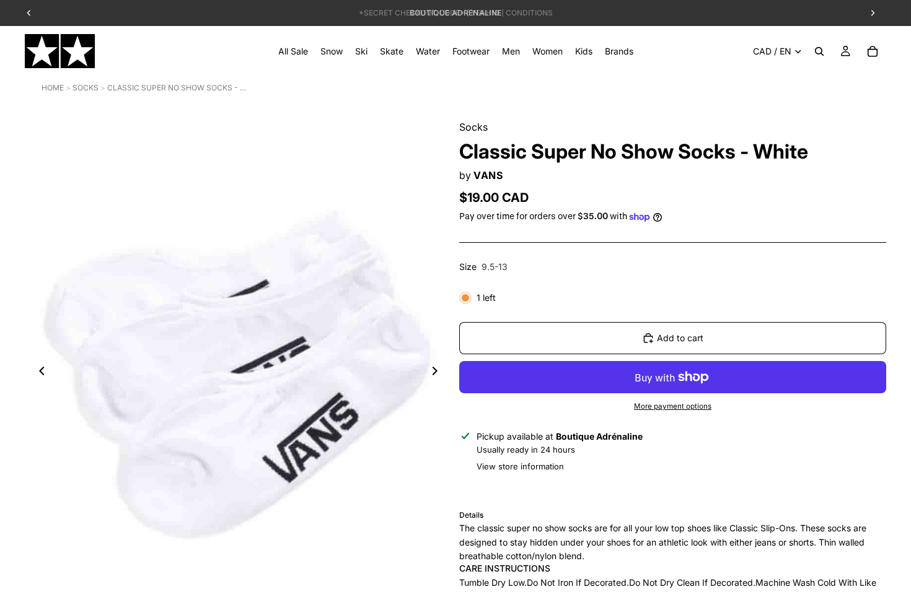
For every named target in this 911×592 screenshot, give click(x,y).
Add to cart (680, 338)
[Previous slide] (38, 372)
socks (86, 87)
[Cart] (872, 51)
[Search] (819, 51)
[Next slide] (438, 372)
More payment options (672, 406)
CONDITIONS (529, 12)
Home (53, 87)
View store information (520, 466)
